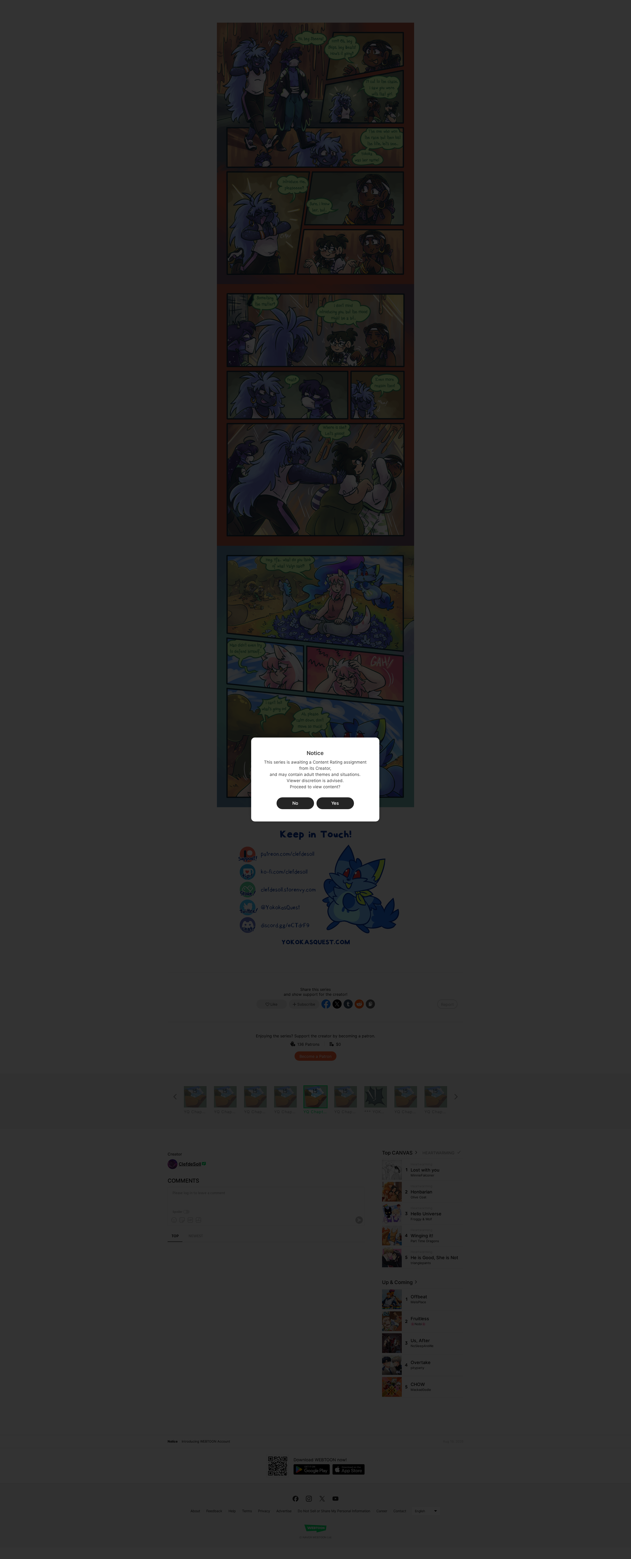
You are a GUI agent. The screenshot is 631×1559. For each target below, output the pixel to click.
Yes (335, 803)
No (295, 803)
